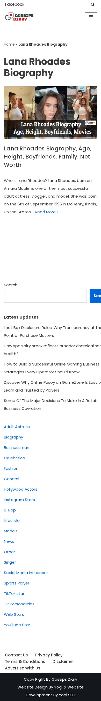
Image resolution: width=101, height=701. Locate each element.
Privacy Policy (49, 655)
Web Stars (14, 614)
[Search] (93, 4)
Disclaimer (63, 661)
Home (9, 44)
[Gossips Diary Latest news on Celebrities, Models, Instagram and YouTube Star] (19, 16)
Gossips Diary (64, 679)
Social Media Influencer (26, 572)
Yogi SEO (67, 695)
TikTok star (14, 593)
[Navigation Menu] (91, 16)
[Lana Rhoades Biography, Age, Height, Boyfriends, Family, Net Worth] (50, 112)
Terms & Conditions (25, 661)
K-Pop (10, 510)
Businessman (16, 447)
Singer (10, 562)
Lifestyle (12, 520)
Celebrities (14, 458)
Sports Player (16, 583)
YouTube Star (17, 624)
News (9, 541)
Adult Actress (17, 426)
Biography (13, 437)
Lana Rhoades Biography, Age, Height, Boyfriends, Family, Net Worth (47, 157)
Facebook (14, 4)
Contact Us (16, 655)
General (11, 478)
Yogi (57, 687)
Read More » (47, 212)
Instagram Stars (19, 499)
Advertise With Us (22, 668)
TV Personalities (19, 604)
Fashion (11, 468)
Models (11, 531)
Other (9, 551)
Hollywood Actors (20, 489)
